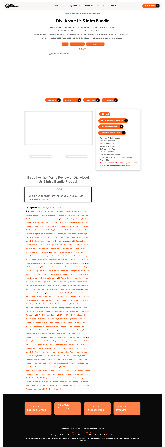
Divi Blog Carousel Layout (50, 219)
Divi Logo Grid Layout (77, 271)
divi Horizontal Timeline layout (36, 259)
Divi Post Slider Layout (74, 296)
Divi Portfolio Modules (49, 289)
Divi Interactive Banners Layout (52, 267)
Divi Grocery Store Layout (41, 256)
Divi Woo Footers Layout (46, 356)
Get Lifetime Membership (109, 127)
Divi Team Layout (38, 337)
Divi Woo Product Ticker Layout (59, 370)
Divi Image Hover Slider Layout (52, 263)
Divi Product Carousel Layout (46, 315)
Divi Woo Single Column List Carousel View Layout (49, 382)
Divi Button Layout (58, 226)
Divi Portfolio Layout (33, 289)
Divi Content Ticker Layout (35, 237)
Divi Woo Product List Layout (70, 367)
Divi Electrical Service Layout (62, 241)
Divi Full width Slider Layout (60, 252)
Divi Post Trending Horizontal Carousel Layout (52, 304)
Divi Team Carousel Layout (58, 333)
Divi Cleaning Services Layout (36, 230)
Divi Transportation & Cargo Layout (72, 341)
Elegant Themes (130, 163)
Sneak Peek (101, 6)
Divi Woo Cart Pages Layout (58, 345)
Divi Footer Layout (42, 252)
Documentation (70, 100)
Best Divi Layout (37, 211)
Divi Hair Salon (57, 256)
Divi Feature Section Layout (46, 245)
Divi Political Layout (59, 285)
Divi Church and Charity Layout (77, 226)
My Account (74, 6)
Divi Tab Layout (41, 333)
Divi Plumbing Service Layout (40, 285)
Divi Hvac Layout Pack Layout (59, 259)
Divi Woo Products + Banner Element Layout (47, 374)
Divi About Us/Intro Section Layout (69, 211)
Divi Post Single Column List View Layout (50, 296)
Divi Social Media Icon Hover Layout (44, 330)
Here (128, 165)
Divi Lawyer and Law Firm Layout (56, 271)
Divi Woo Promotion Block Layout (38, 378)
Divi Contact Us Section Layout (55, 234)
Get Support (108, 100)
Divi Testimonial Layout (78, 337)
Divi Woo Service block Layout (61, 378)
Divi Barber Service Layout (66, 215)
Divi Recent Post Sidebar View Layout (45, 322)
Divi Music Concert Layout (77, 274)
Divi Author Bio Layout (47, 215)
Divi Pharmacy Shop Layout (58, 282)
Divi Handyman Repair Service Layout (76, 256)
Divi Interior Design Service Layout (77, 267)
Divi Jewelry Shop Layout (35, 271)
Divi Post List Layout (53, 293)
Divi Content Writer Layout (56, 237)
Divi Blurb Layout (57, 222)
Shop (64, 6)
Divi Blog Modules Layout (41, 222)
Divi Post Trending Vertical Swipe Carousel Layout (69, 308)
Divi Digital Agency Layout (41, 241)
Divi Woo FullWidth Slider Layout (67, 356)
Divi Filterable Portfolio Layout (68, 245)
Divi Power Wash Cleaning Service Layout (66, 311)
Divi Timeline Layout (51, 341)
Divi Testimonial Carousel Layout (57, 337)
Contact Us (112, 6)
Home (57, 6)
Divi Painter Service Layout (68, 278)
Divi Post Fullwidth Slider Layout (69, 289)
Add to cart (105, 114)
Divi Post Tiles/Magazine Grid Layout (52, 300)
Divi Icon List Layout (78, 259)
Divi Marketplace (87, 6)
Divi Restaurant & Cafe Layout (71, 322)
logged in (38, 199)
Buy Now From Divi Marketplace (112, 121)
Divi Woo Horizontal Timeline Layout (51, 359)
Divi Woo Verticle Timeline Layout (48, 385)
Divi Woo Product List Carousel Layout (45, 367)
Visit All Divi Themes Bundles (111, 133)
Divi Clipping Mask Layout (57, 230)
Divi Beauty (81, 215)
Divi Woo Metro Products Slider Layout (52, 363)
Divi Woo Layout (71, 359)
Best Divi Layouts (44, 208)
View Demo (52, 100)
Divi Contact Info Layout (75, 230)
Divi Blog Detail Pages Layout (70, 219)
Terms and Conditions (87, 433)
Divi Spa (79, 330)
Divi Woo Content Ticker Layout (68, 352)
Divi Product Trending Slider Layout (70, 315)
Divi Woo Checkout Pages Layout (44, 352)
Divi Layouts (74, 14)
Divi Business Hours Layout (41, 226)
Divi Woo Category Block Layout (50, 348)
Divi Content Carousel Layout (78, 234)
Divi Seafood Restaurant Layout (54, 326)
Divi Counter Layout (74, 237)
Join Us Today (150, 6)
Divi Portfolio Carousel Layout (77, 285)
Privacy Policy (76, 433)
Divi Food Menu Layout (71, 248)
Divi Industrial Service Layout (74, 263)
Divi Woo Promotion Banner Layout (77, 374)
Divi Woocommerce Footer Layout (73, 385)
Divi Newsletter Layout (49, 278)
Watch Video (90, 100)
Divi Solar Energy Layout (67, 330)
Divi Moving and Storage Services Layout (52, 274)
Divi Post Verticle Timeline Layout (38, 311)
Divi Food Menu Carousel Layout (50, 248)
